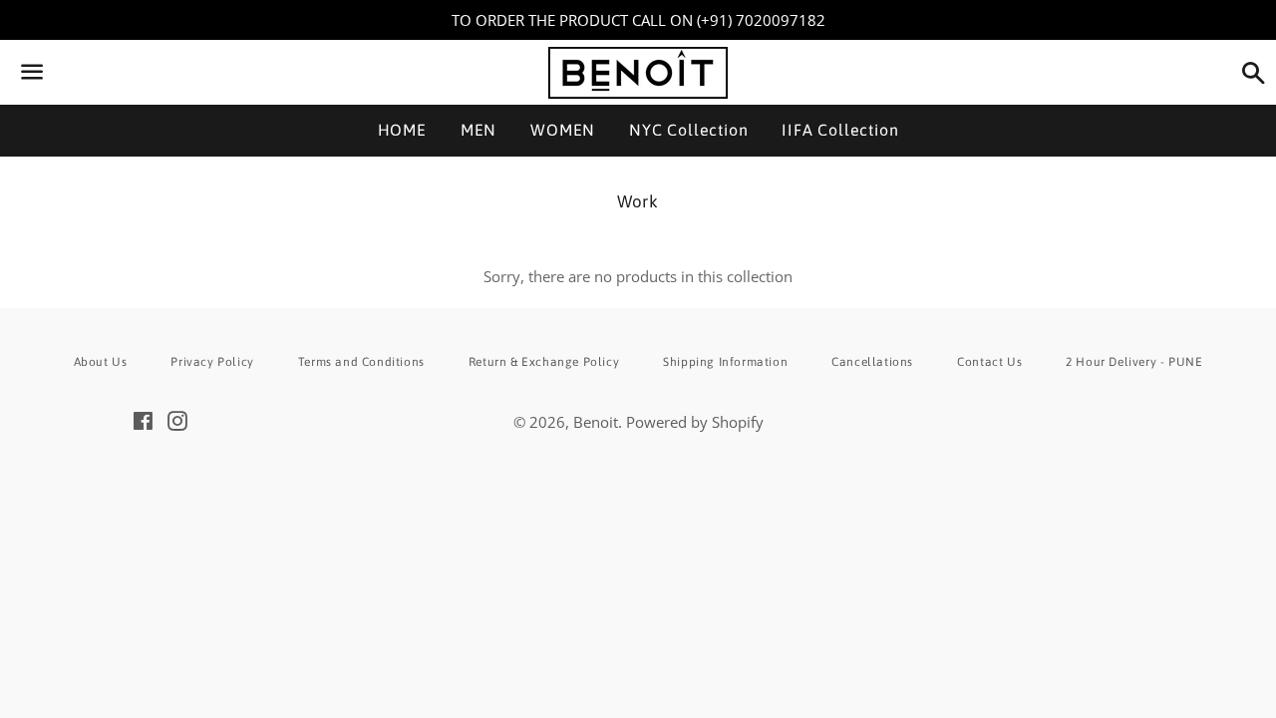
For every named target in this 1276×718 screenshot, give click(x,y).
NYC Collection (688, 130)
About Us (101, 362)
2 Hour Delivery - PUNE (1134, 362)
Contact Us (989, 362)
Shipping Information (725, 362)
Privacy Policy (211, 362)
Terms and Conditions (361, 362)
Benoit (595, 422)
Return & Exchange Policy (544, 362)
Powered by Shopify (695, 422)
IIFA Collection (840, 130)
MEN (478, 130)
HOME (402, 130)
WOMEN (562, 130)
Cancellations (872, 362)
